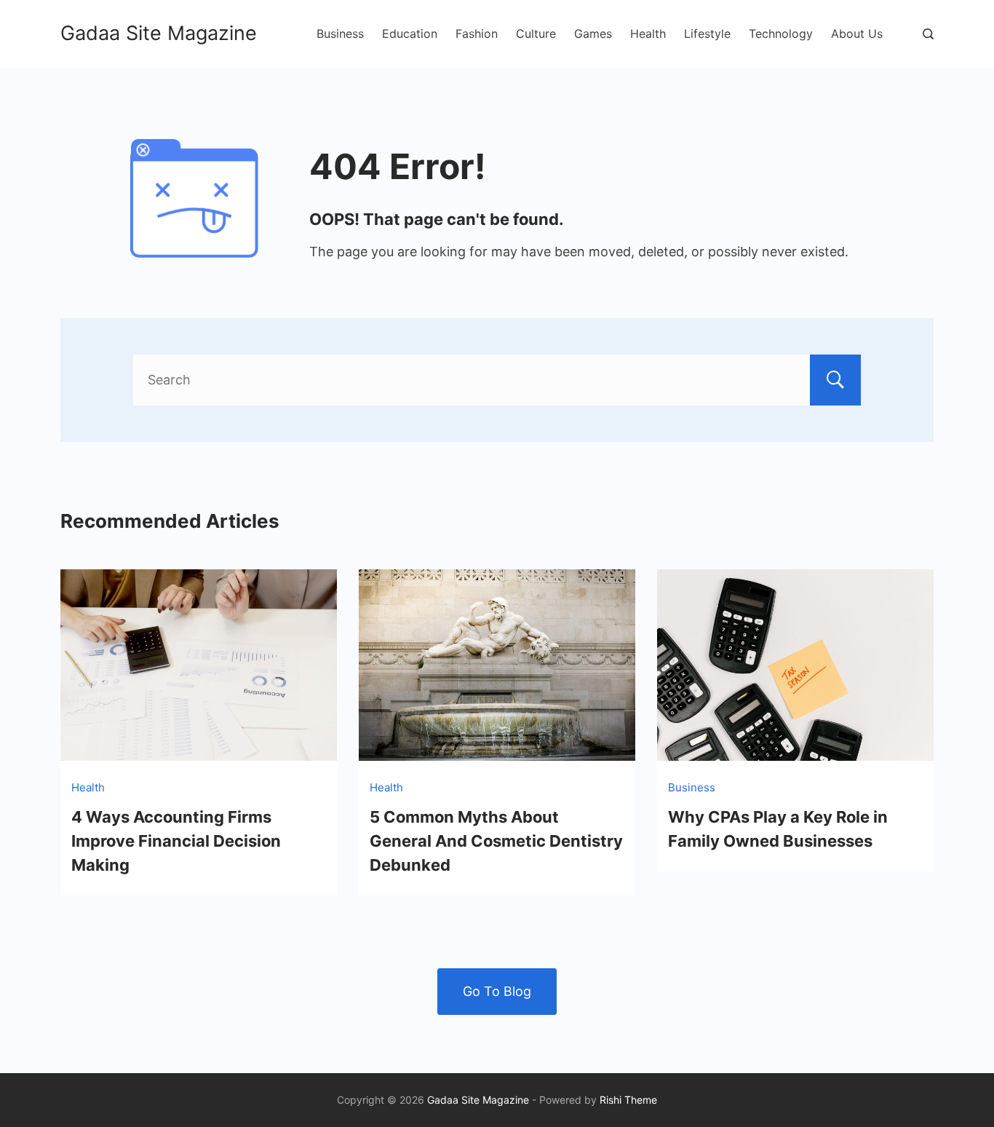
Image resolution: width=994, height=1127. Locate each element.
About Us (857, 33)
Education (409, 33)
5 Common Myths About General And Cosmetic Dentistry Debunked (496, 840)
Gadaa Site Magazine (158, 33)
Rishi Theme (628, 1100)
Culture (536, 33)
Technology (781, 33)
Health (648, 33)
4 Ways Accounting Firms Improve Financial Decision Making (176, 840)
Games (593, 33)
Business (340, 33)
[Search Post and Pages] (928, 33)
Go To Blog (497, 991)
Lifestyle (707, 33)
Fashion (477, 33)
